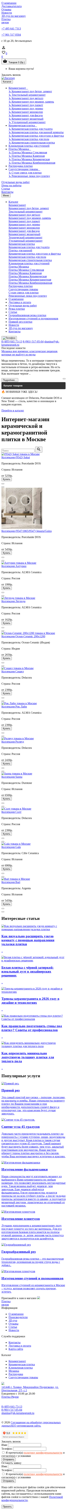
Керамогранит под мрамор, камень (30, 218)
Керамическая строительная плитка (30, 260)
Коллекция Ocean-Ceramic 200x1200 (23, 636)
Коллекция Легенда (13, 601)
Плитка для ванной (20, 250)
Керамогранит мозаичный (24, 234)
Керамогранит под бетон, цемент (29, 208)
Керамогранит (18, 88)
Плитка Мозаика (20, 149)
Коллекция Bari (10, 882)
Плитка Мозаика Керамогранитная (30, 279)
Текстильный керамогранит (26, 211)
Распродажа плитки (21, 165)
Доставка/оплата (11, 6)
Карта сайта (16, 1348)
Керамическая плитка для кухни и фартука (35, 253)
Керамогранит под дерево (24, 224)
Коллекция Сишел (12, 671)
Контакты (7, 191)
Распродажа (16, 1374)
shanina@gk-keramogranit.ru (17, 1413)
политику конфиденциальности (43, 1452)
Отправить (8, 1459)
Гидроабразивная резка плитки (27, 315)
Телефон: (7, 1448)
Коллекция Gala (11, 847)
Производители (18, 1317)
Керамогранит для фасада (24, 230)
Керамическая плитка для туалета (29, 247)
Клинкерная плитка (21, 1367)
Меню (6, 195)
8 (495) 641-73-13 (11, 341)
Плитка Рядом (10, 1396)
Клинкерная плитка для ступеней (29, 145)
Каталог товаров (13, 385)
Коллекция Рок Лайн (14, 706)
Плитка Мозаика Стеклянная (26, 269)
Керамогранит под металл (24, 214)
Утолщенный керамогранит (26, 240)
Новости (6, 12)
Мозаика (14, 1370)
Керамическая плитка (23, 125)
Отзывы (6, 9)
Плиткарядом (6, 21)
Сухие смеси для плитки (24, 292)
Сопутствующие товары (24, 169)
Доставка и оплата (20, 302)
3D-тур (13, 1320)
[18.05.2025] (64, 378)
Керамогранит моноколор (24, 227)
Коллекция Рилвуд (12, 741)
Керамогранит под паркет (24, 221)
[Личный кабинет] (3, 48)
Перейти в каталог (12, 410)
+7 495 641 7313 (11, 28)
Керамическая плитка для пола (27, 256)
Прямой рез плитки (20, 321)
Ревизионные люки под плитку (28, 295)
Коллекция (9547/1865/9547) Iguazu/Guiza (26, 531)
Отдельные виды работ (15, 182)
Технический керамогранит (25, 237)
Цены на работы (11, 185)
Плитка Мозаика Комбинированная (30, 282)
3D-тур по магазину (13, 15)
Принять (7, 1506)
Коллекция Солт (11, 811)
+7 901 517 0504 (11, 34)
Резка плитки (17, 308)
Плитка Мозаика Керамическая (28, 276)
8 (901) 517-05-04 (33, 341)
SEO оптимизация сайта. (26, 1425)
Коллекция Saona (11, 776)
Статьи (5, 188)
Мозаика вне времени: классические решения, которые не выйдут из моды (29, 353)
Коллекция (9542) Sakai (15, 457)
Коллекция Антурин (13, 566)
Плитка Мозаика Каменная (25, 273)
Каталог (7, 81)
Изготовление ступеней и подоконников (33, 318)
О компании (8, 3)
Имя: (4, 1444)
